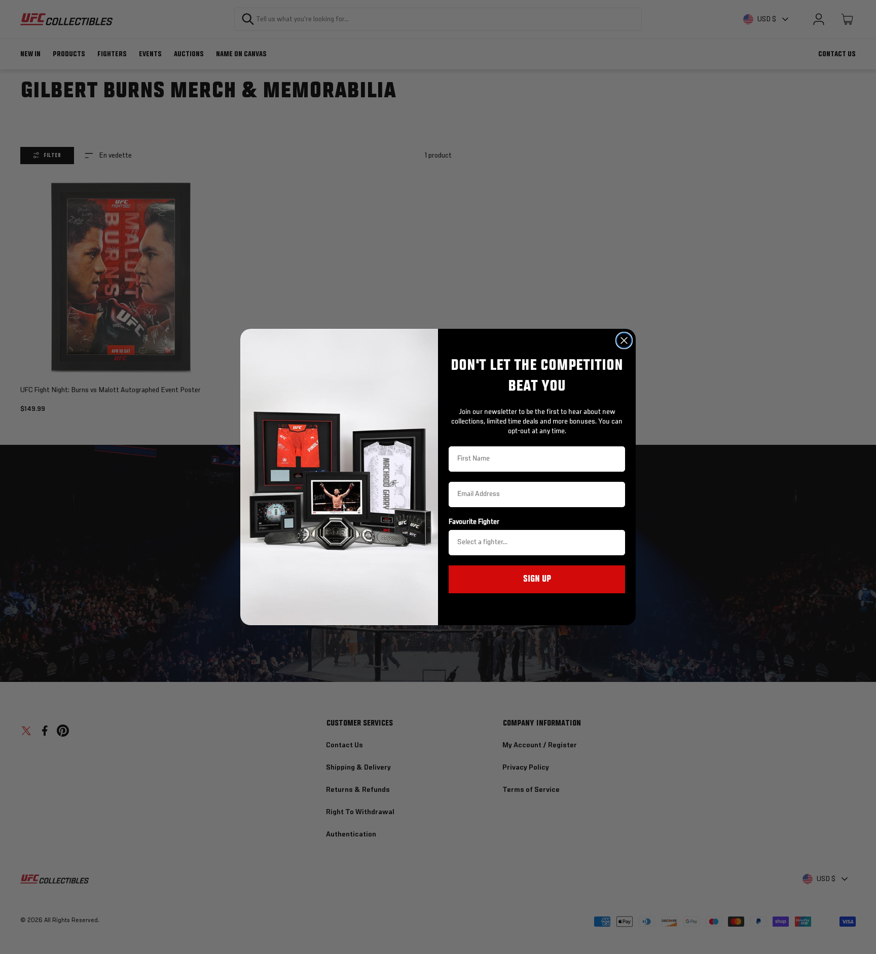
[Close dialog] (624, 340)
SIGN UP (537, 579)
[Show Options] (615, 542)
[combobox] (533, 542)
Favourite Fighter (474, 522)
